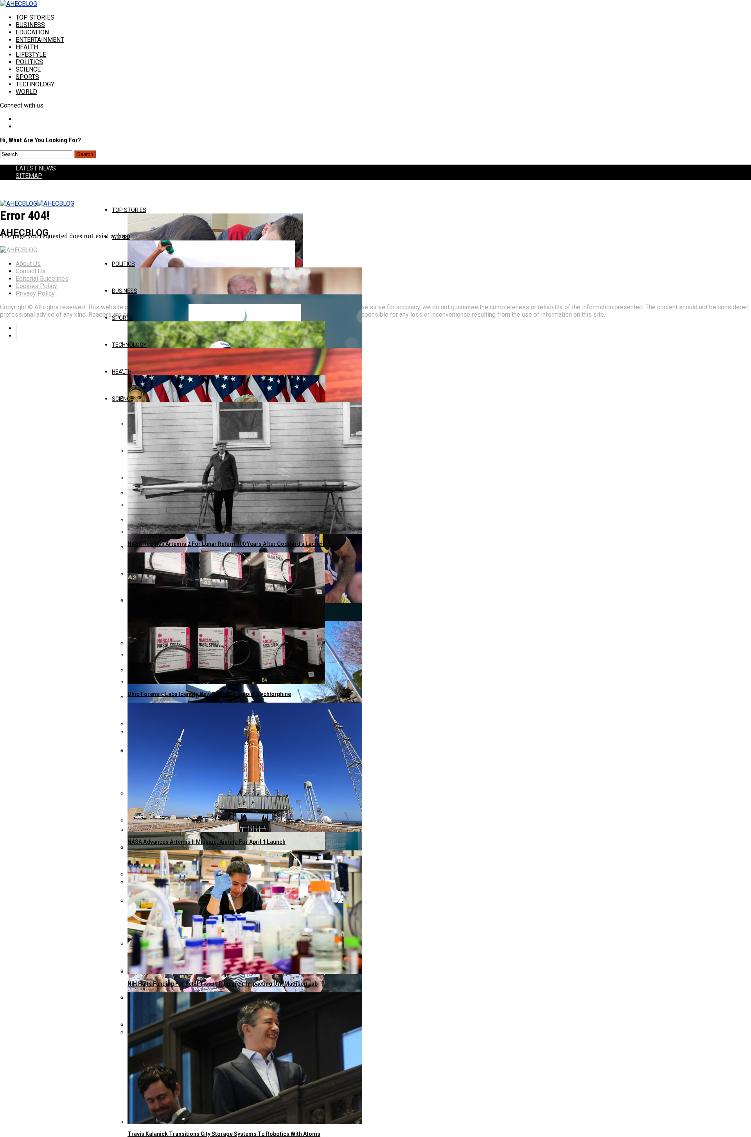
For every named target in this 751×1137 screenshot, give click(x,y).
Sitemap (29, 175)
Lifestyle (31, 54)
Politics (29, 62)
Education (32, 32)
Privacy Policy (35, 293)
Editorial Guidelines (42, 278)
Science (28, 69)
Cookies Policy (36, 286)
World (26, 91)
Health (27, 47)
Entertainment (40, 39)
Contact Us (30, 271)
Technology (35, 84)
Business (30, 25)
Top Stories (35, 17)
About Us (28, 263)
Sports (27, 77)
